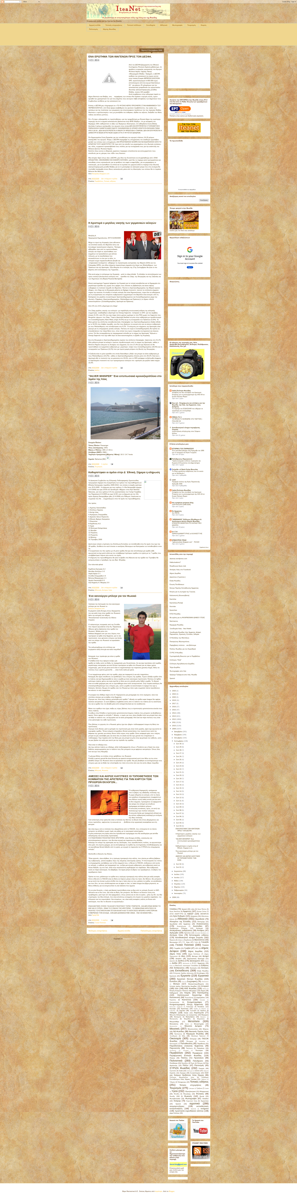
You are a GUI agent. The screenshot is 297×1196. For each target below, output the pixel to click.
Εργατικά (203, 975)
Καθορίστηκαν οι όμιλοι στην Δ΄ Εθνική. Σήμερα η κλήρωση (124, 472)
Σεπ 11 (179, 801)
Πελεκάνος (200, 1048)
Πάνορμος (189, 1041)
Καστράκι (202, 1000)
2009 (174, 729)
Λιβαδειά (203, 1010)
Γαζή (196, 942)
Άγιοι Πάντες (202, 909)
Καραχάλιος (200, 997)
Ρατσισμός (199, 1065)
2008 (174, 897)
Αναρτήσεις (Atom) (130, 939)
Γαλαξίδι (205, 942)
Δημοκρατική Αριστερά (195, 958)
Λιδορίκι (173, 1013)
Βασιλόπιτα (199, 940)
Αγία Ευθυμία (179, 916)
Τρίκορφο (191, 1088)
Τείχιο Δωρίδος (175, 667)
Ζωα (183, 981)
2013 (174, 716)
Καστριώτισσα (174, 1002)
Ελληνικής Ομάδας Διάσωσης (183, 973)
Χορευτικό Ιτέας (191, 1101)
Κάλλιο (205, 988)
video (193, 909)
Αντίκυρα (199, 928)
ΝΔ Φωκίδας (178, 1031)
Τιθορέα (172, 1082)
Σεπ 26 (179, 756)
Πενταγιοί (185, 1050)
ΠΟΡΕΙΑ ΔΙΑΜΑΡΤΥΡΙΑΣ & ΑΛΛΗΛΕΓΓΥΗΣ (187, 533)
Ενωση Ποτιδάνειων (177, 584)
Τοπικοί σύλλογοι (134, 25)
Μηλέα (187, 1024)
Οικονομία (175, 1038)
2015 (174, 710)
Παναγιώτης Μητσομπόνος (179, 641)
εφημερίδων (193, 189)
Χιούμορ (177, 1101)
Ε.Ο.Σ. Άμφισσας (198, 963)
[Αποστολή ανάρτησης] (121, 179)
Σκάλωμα (189, 1070)
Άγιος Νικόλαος (175, 911)
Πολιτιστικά (176, 1060)
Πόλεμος (200, 1063)
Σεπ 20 (179, 775)
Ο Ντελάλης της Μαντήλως (179, 638)
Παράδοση (201, 1043)
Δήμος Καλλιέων (194, 954)
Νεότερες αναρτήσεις (97, 931)
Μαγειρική (205, 1015)
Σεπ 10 (179, 804)
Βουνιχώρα (174, 942)
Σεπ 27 (179, 753)
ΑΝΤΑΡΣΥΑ (204, 914)
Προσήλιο (184, 1063)
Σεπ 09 (179, 807)
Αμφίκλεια (186, 924)
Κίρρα (203, 991)
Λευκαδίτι (193, 1010)
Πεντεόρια (199, 1050)
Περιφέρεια (197, 1053)
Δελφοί (206, 956)
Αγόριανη (194, 916)
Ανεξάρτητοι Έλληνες (178, 928)
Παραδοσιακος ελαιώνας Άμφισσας (186, 1046)
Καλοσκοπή (175, 997)
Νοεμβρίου (178, 735)
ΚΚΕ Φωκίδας (190, 988)
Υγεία (175, 1091)
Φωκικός (105, 770)
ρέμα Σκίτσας (174, 1113)
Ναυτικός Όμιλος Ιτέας (199, 1031)
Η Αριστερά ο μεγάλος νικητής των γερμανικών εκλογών (122, 222)
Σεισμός (201, 1068)
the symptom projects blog (182, 503)
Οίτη (183, 1036)
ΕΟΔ (171, 965)
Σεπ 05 (179, 820)
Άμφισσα (187, 911)
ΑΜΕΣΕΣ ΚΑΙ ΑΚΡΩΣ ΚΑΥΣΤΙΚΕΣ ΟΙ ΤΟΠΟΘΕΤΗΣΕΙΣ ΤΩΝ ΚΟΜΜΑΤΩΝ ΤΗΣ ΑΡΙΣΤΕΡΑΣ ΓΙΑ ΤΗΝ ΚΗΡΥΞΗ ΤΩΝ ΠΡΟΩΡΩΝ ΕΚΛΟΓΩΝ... (123, 779)
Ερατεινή (173, 976)
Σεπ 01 (179, 867)
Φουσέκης (187, 1094)
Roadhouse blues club (178, 566)
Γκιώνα (205, 945)
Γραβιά (187, 948)
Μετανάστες (174, 1024)
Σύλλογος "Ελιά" (175, 660)
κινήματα (205, 1109)
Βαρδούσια (188, 940)
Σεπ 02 (179, 864)
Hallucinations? (175, 562)
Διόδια (174, 963)
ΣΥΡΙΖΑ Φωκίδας (180, 1068)
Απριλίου (177, 884)
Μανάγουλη (174, 1019)
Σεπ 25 (179, 759)
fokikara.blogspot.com (96, 608)
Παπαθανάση (186, 1043)
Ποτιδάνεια (173, 1063)
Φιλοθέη (176, 1094)
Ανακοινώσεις (202, 924)
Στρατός (173, 1073)
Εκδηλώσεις (179, 968)
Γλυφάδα (177, 948)
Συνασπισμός (195, 1073)
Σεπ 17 (179, 782)
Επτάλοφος (201, 973)
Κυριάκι (196, 1008)
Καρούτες (173, 1000)
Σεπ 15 (179, 788)
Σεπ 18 (179, 778)
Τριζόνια (199, 1088)
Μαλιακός (203, 1017)
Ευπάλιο (173, 981)
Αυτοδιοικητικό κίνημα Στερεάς (189, 937)
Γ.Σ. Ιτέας (186, 942)
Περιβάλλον (99, 181)
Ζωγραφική (192, 981)
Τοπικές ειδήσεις (110, 181)
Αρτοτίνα (187, 933)
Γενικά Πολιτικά (100, 923)
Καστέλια (173, 599)
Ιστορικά (205, 986)
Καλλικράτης (203, 993)
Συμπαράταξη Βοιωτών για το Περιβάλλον (185, 656)
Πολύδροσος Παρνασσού (182, 459)
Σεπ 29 (179, 747)
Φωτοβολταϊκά (175, 1099)
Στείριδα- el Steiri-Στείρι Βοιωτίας (185, 469)
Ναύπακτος (174, 621)
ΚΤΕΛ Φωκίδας (175, 614)
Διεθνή (97, 370)
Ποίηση (172, 1058)
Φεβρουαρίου (179, 890)
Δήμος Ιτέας (175, 954)
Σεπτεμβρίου (179, 741)
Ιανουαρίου (178, 893)
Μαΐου (176, 881)
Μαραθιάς (187, 1019)
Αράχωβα (174, 933)
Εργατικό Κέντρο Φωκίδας (190, 979)
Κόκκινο (203, 1008)
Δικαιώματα (195, 961)
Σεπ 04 (179, 823)
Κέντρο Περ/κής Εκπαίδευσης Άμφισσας (184, 588)
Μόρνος (206, 1029)
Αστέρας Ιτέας (107, 590)
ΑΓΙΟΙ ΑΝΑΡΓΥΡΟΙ (176, 914)
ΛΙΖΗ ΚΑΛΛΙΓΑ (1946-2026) (181, 504)
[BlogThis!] (91, 60)
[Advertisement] (129, 40)
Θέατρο (176, 984)
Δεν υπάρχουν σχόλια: (109, 179)
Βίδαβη (180, 940)
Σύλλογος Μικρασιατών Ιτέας (182, 1077)
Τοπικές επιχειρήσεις (113, 25)
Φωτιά (202, 1096)
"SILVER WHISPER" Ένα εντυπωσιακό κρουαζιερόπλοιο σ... (188, 841)
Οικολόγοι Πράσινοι (198, 1036)
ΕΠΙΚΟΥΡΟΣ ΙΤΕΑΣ (179, 540)
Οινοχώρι (193, 1039)
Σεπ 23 (179, 766)
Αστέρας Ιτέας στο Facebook (180, 569)
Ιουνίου (177, 877)
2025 (174, 691)
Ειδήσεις (205, 965)
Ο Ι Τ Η (174, 532)
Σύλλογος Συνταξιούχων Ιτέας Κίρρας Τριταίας (189, 1078)
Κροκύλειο (173, 610)
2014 (174, 713)
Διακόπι (172, 961)
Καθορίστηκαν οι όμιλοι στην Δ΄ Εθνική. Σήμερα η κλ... (187, 847)
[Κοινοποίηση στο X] (94, 60)
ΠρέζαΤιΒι (95, 915)
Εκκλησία (193, 968)
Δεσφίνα (178, 958)
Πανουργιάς (174, 1043)
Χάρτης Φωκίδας (109, 29)
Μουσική (174, 1028)
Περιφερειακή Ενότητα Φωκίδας (186, 1055)
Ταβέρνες (203, 1079)
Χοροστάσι (205, 1101)
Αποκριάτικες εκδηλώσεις (181, 930)
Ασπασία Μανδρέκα (200, 933)
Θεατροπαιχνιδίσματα (196, 984)
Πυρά (192, 1063)
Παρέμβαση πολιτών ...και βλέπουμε (183, 645)
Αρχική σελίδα (94, 25)
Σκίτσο (197, 1071)
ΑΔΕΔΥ (190, 914)
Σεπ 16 (179, 785)
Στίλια (205, 1070)
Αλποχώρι (201, 922)
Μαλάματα (177, 1017)
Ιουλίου (177, 874)
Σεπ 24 (179, 763)
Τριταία (207, 1088)
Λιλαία (186, 1013)
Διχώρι (207, 961)
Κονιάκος (201, 1007)
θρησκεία (193, 1108)
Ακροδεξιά (199, 919)
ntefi (174, 480)
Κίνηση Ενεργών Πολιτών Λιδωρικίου (183, 991)
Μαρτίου (177, 887)
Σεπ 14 (179, 791)
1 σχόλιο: (104, 464)
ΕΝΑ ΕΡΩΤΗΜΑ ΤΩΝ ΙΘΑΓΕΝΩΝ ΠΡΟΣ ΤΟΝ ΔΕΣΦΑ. (120, 56)
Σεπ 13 (179, 794)
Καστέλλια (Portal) (176, 603)
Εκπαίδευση (182, 970)
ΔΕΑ (196, 948)
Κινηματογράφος (194, 1002)
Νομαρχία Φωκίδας (176, 625)
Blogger (171, 1191)
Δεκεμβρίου (178, 731)
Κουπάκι (173, 606)
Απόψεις (200, 930)
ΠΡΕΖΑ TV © (177, 417)
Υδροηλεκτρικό (190, 1091)
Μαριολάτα (201, 1019)
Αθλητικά (163, 25)
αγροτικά (195, 1103)
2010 (174, 726)
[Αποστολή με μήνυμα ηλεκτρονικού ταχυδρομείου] (89, 60)
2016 (174, 707)
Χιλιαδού (205, 1099)
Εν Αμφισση (177, 511)
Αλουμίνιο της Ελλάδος (180, 921)
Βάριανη (172, 940)
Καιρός (203, 25)
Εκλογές (205, 968)
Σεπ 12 (179, 797)
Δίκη (183, 956)
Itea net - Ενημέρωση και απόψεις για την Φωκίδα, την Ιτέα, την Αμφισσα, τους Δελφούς (188, 405)
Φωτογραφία (177, 25)
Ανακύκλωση (181, 926)
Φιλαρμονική (204, 1091)
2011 (174, 722)
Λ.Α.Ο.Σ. (173, 1010)
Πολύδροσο (198, 1061)
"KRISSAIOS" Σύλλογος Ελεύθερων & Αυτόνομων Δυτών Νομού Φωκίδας (186, 520)
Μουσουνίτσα (193, 1029)
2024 (174, 694)
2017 (174, 703)
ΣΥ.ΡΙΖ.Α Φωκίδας (176, 653)
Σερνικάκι (173, 1071)
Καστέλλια (186, 1000)
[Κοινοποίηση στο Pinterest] (98, 60)
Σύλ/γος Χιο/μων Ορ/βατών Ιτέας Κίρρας (189, 1074)
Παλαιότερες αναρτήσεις (151, 931)
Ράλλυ (185, 1065)
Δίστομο (195, 956)
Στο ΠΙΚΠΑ (175, 513)
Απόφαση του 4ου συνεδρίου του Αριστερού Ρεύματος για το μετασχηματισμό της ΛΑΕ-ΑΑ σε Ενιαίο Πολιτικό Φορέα (188, 394)
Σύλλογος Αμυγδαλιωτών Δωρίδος (182, 664)
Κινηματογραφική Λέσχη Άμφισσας (186, 1004)
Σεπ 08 (179, 810)
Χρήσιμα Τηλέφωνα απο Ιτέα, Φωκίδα (183, 675)
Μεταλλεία (194, 1021)
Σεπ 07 (179, 813)
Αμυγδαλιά (173, 924)
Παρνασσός (175, 1048)
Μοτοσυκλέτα (173, 1026)
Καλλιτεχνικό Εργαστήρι (190, 995)
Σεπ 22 (179, 769)
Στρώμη (183, 1073)
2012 (174, 719)
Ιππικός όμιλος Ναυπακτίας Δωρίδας (183, 986)
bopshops (158, 1191)
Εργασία (185, 975)
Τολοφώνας (182, 1082)
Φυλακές (200, 1094)
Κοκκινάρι (189, 1007)
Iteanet (184, 909)
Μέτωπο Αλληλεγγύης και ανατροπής (183, 1015)
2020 (174, 697)
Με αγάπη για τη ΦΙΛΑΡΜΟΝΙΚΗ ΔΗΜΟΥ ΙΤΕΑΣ (187, 617)
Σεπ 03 (179, 826)
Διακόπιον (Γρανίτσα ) (178, 577)
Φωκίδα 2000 (175, 1096)
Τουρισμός (191, 25)
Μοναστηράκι (199, 1024)
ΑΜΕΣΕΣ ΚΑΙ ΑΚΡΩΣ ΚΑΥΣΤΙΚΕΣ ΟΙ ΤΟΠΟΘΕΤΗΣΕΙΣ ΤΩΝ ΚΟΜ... (188, 858)
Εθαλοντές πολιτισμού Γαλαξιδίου (186, 965)
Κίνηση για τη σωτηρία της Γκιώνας (182, 592)
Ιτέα (176, 988)
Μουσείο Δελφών (193, 1026)
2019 (174, 700)
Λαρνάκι (182, 1010)
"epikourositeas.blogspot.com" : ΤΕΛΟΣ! (185, 542)
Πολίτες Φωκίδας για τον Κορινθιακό (183, 649)
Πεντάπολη (173, 1050)
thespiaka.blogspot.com (100, 174)
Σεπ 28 (179, 750)
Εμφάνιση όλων (204, 547)
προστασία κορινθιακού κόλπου (189, 1111)
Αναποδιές (197, 926)
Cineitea (173, 909)
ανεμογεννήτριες (177, 1106)
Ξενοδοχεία (150, 25)
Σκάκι (181, 1071)
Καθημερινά (174, 993)
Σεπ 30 (179, 744)
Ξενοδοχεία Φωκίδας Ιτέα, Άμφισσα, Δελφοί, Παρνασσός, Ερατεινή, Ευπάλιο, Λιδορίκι (185, 633)
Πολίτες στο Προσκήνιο (192, 1058)
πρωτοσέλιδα (183, 189)
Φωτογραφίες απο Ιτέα (178, 671)
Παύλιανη (189, 1048)
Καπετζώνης (189, 997)
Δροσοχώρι (186, 963)
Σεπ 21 (179, 772)
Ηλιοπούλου (205, 981)
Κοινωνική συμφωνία (176, 1006)
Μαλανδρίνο (190, 1017)
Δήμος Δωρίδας (175, 573)
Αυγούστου (178, 871)
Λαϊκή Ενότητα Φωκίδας (181, 391)
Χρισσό (172, 678)
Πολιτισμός (93, 29)
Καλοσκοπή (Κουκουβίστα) (179, 595)
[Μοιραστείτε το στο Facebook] (96, 60)
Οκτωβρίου (178, 738)
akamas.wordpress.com (178, 558)
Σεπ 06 (179, 816)
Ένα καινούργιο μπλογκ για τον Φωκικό (112, 595)
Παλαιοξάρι (202, 1041)
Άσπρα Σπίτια (201, 911)
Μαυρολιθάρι (174, 1021)
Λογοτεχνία (199, 1013)
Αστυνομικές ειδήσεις (199, 935)
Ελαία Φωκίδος (175, 581)
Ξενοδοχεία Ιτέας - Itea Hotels (180, 628)
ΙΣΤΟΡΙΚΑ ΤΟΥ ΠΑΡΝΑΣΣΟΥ (183, 449)
